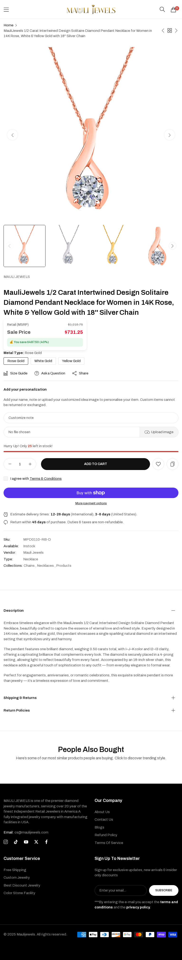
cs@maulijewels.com (26, 832)
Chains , (30, 565)
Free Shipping (15, 870)
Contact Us (104, 819)
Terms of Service (109, 843)
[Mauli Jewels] (91, 9)
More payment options (91, 503)
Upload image (162, 432)
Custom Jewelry (17, 877)
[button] (169, 134)
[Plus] (30, 464)
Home (9, 25)
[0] (173, 9)
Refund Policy (106, 835)
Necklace (30, 559)
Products (63, 565)
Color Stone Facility (19, 893)
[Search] (162, 9)
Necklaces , (46, 565)
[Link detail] (6, 842)
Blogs (99, 827)
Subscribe (163, 890)
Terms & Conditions (46, 478)
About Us (102, 812)
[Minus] (10, 464)
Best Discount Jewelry (22, 885)
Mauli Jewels (17, 277)
